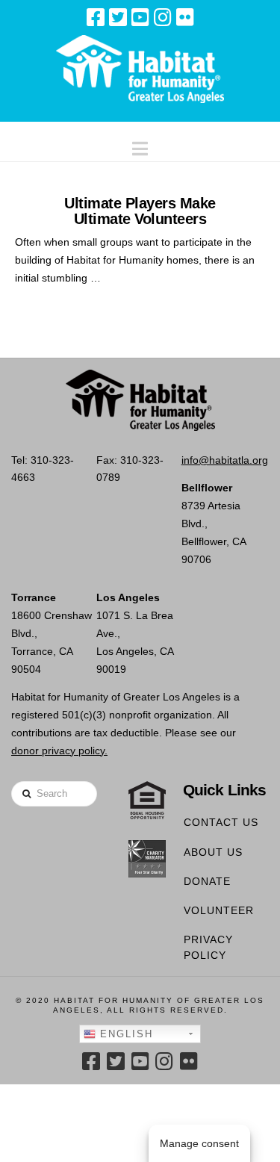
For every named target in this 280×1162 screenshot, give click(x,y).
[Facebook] (96, 17)
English (124, 1034)
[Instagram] (163, 17)
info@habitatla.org (224, 460)
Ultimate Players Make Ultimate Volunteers (139, 210)
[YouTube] (140, 17)
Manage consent (199, 1143)
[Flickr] (185, 17)
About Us (213, 852)
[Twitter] (118, 17)
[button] (140, 145)
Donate (207, 881)
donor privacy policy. (59, 750)
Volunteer (219, 910)
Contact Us (221, 822)
